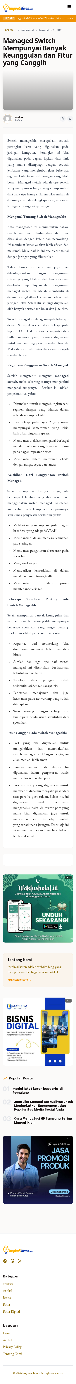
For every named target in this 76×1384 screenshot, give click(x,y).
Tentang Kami (12, 1354)
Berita (7, 1298)
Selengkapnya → (19, 980)
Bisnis (6, 1305)
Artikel (7, 1291)
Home (7, 1333)
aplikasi (8, 1284)
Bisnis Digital (11, 1312)
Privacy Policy (12, 1347)
